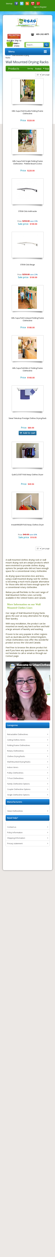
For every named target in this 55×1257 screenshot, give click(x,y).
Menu (11, 51)
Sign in (36, 7)
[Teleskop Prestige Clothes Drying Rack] (27, 393)
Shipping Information (16, 838)
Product (38, 68)
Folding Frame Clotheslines (18, 745)
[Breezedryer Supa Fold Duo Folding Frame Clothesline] (27, 91)
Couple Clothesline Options (18, 789)
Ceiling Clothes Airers (16, 740)
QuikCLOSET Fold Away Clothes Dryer (27, 474)
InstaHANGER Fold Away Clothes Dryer (27, 524)
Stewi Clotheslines (15, 811)
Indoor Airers (12, 767)
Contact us (11, 827)
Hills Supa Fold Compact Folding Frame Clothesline (27, 319)
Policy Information (15, 832)
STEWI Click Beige (27, 264)
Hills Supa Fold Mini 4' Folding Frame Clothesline (27, 369)
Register (43, 7)
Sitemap (9, 3)
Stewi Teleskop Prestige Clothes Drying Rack (27, 418)
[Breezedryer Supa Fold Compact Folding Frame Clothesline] (27, 298)
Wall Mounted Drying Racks (18, 762)
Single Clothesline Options (18, 794)
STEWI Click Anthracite (27, 211)
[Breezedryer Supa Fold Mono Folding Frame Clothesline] (27, 141)
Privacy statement (15, 843)
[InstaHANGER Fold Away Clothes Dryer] (27, 501)
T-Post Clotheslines (15, 778)
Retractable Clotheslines (17, 734)
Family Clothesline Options (18, 783)
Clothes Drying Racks (16, 756)
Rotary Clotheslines (15, 751)
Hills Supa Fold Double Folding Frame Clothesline (27, 112)
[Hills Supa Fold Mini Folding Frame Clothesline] (27, 348)
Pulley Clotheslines (15, 772)
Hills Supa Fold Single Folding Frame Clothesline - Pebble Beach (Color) (27, 162)
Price (47, 68)
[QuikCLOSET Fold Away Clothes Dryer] (27, 450)
